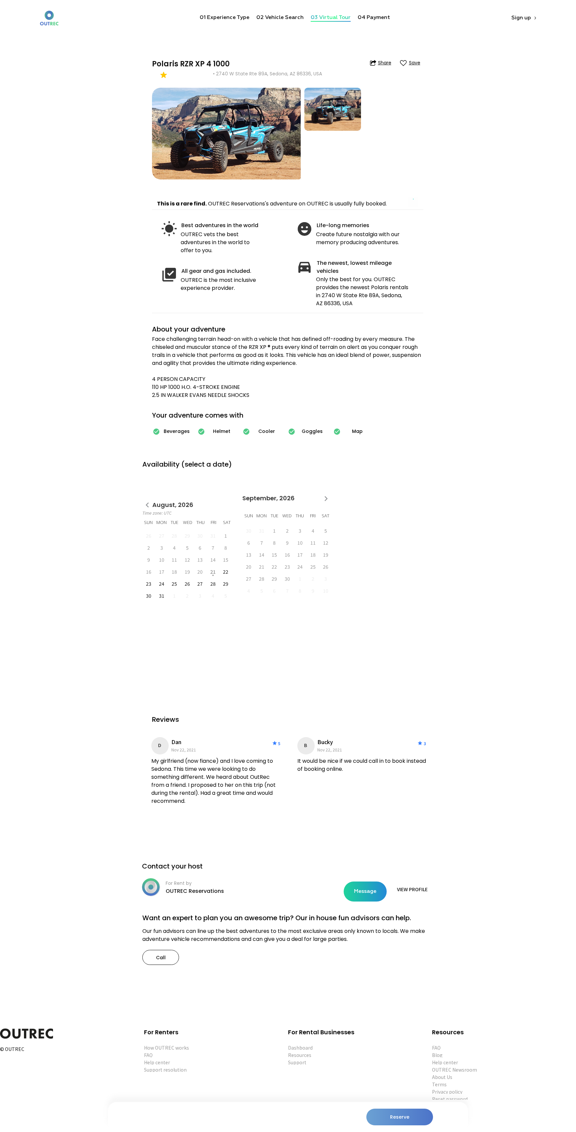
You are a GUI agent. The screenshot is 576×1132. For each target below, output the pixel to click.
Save (414, 62)
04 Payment (374, 17)
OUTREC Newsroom (454, 1069)
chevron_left (147, 505)
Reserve (399, 1117)
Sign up (521, 18)
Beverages (177, 431)
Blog (437, 1055)
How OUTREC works (166, 1047)
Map (357, 431)
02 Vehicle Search (280, 17)
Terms (439, 1084)
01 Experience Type (224, 17)
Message (365, 891)
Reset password (450, 1099)
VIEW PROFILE (412, 889)
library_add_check (169, 274)
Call (161, 957)
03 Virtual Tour (331, 17)
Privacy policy (447, 1091)
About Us (442, 1077)
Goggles (312, 431)
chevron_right (326, 499)
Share (384, 62)
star (274, 743)
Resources (299, 1055)
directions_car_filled (304, 266)
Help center (157, 1062)
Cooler (266, 431)
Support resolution (165, 1069)
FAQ (148, 1055)
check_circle (156, 431)
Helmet (221, 431)
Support (297, 1062)
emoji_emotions (304, 229)
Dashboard (300, 1047)
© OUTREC (12, 1049)
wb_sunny (169, 229)
